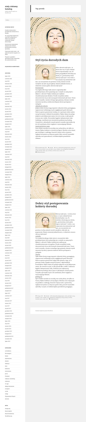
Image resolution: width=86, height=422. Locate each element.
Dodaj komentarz (41, 152)
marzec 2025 (8, 109)
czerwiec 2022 (8, 179)
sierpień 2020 (8, 232)
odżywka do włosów (41, 106)
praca (6, 373)
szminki (54, 150)
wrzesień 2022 (8, 172)
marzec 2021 (8, 217)
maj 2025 (7, 104)
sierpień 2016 (8, 318)
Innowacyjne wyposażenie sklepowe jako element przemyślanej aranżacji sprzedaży (11, 47)
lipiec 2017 (7, 293)
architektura (8, 351)
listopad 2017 (8, 285)
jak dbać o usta (52, 149)
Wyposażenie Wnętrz (10, 396)
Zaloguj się (7, 408)
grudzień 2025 (8, 94)
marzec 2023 (8, 162)
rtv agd (6, 384)
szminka (50, 150)
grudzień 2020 (8, 225)
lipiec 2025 (7, 99)
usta (64, 150)
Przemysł (7, 376)
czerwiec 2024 (8, 129)
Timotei (37, 254)
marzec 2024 (8, 136)
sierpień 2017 (8, 290)
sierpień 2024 (8, 124)
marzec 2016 (8, 326)
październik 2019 (9, 248)
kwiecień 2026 (8, 83)
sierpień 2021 (8, 205)
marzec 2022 (8, 187)
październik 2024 (9, 119)
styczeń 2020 (8, 245)
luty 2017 (7, 306)
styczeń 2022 (8, 192)
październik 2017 (9, 288)
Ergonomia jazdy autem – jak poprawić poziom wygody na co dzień (12, 53)
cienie (72, 147)
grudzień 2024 (8, 114)
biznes (6, 356)
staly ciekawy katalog (11, 7)
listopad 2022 (8, 167)
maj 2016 (7, 323)
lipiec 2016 (7, 321)
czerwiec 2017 (8, 296)
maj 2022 (7, 182)
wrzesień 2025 (8, 96)
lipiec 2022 (7, 177)
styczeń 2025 (8, 111)
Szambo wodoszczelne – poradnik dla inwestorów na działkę (12, 31)
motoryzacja (8, 371)
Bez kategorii (8, 353)
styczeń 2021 (8, 222)
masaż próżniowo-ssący (42, 126)
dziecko (7, 361)
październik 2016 (9, 313)
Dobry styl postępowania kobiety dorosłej (51, 204)
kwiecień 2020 (8, 240)
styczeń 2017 (8, 308)
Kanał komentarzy (9, 413)
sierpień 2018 (8, 268)
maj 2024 (7, 131)
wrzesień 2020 (8, 230)
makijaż (58, 149)
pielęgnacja (66, 149)
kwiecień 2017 (8, 301)
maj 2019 (7, 255)
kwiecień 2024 (8, 134)
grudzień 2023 (8, 144)
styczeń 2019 (8, 260)
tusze (57, 150)
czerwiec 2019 (8, 253)
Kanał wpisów (8, 411)
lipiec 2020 (7, 235)
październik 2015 (9, 336)
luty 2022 (7, 190)
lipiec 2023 (7, 152)
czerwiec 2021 (8, 210)
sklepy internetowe (9, 386)
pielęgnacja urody (60, 297)
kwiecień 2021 (8, 215)
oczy (62, 149)
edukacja (7, 363)
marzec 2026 (8, 86)
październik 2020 (9, 227)
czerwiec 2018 (8, 273)
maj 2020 (7, 237)
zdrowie (7, 399)
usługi (6, 394)
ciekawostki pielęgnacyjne (64, 147)
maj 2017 (7, 298)
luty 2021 (7, 220)
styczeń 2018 (8, 283)
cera (57, 147)
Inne (6, 366)
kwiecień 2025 (8, 106)
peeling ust (38, 276)
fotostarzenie (39, 88)
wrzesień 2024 (8, 121)
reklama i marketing (10, 378)
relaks (43, 150)
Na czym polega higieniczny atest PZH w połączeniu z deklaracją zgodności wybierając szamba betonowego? (11, 38)
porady (40, 150)
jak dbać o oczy (44, 149)
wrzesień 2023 (8, 147)
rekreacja (7, 381)
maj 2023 (7, 157)
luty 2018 (7, 280)
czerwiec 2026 (8, 78)
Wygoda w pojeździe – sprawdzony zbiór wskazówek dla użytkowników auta (12, 58)
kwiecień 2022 (8, 184)
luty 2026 (7, 88)
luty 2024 (7, 139)
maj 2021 (7, 212)
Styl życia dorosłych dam (51, 60)
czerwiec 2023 (8, 154)
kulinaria (7, 368)
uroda (6, 391)
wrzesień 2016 (8, 316)
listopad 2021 (8, 197)
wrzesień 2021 (8, 202)
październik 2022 (9, 169)
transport (7, 388)
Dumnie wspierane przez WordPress (44, 310)
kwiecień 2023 (8, 159)
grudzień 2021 (8, 195)
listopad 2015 (8, 333)
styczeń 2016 (8, 328)
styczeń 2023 (8, 164)
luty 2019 (7, 258)
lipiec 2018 (7, 270)
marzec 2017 (8, 303)
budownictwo (8, 358)
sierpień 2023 (8, 149)
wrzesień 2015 (8, 339)
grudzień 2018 (8, 263)
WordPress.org (8, 416)
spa (46, 150)
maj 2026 (7, 81)
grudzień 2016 (8, 311)
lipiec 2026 (7, 76)
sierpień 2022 (8, 174)
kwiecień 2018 (8, 275)
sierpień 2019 (8, 250)
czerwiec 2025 (8, 101)
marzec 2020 (8, 243)
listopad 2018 (8, 265)
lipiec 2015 (7, 341)
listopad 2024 (8, 116)
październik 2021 (9, 200)
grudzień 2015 (8, 331)
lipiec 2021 (7, 207)
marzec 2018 (8, 278)
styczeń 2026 (8, 91)
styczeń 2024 (8, 141)
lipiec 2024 (7, 126)
